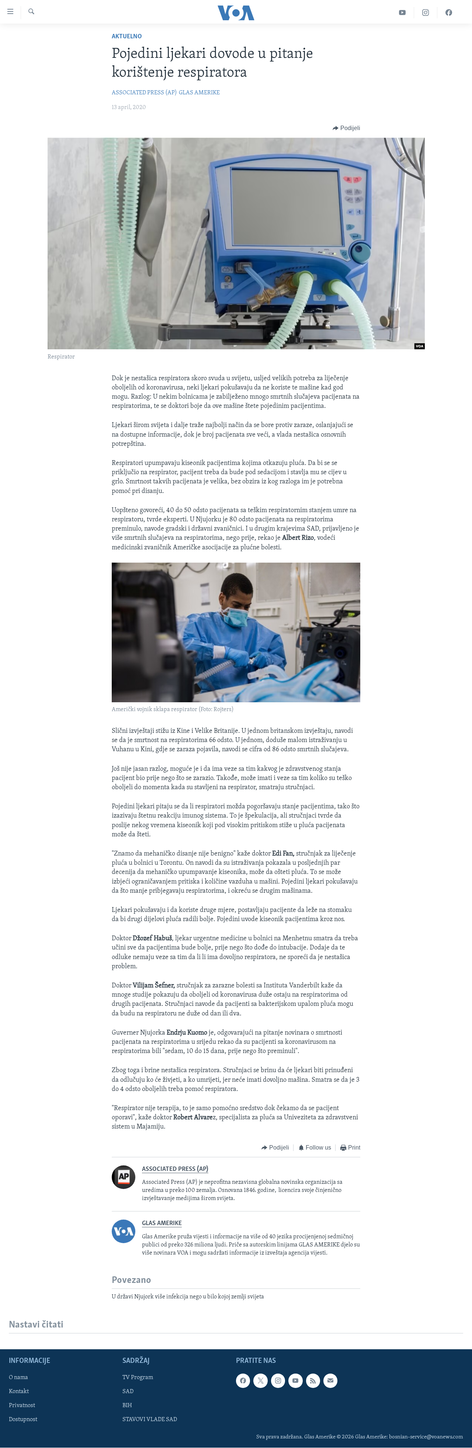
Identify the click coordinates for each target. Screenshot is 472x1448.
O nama (18, 1378)
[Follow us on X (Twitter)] (260, 1381)
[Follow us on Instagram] (278, 1381)
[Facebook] (448, 12)
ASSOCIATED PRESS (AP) (144, 93)
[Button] (346, 128)
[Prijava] (330, 1381)
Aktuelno (127, 37)
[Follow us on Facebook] (243, 1381)
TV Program (137, 1378)
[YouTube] (402, 12)
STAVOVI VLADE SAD (149, 1420)
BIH (127, 1406)
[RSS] (313, 1381)
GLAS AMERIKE (199, 93)
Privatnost (22, 1406)
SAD (127, 1392)
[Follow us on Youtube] (295, 1381)
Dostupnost (23, 1420)
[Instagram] (425, 12)
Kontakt (19, 1392)
